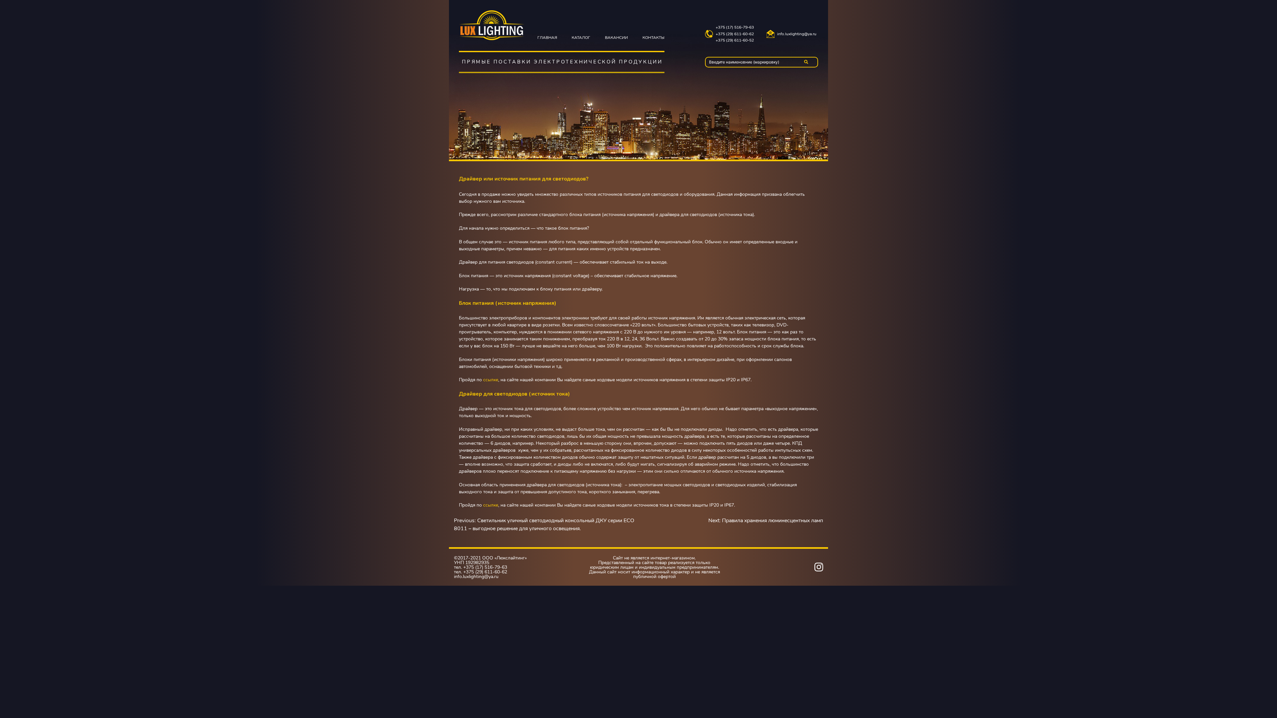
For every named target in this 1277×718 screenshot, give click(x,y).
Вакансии (616, 37)
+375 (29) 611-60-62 (735, 34)
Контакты (653, 37)
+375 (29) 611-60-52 (735, 40)
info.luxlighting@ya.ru (796, 34)
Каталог (581, 37)
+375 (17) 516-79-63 (735, 27)
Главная (547, 37)
